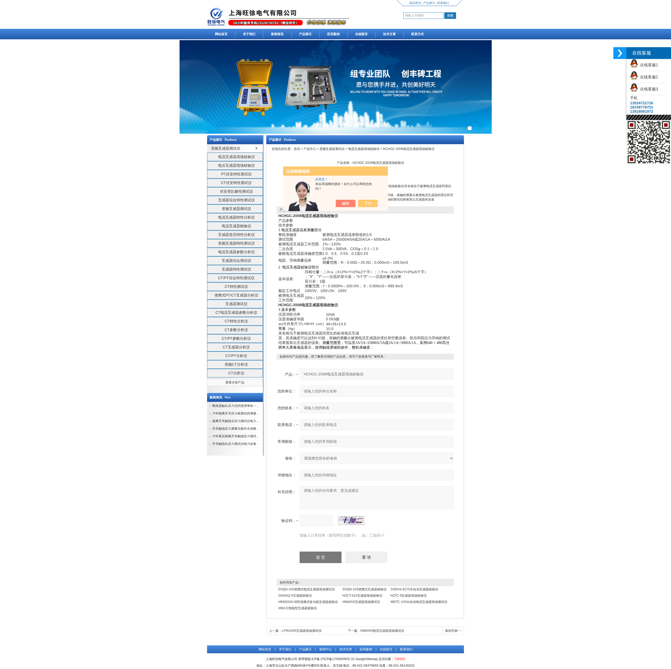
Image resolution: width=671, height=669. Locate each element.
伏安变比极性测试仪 (236, 191)
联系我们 (443, 2)
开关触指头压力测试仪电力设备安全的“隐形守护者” (248, 444)
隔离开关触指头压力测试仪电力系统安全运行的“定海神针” (252, 421)
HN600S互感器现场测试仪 (361, 602)
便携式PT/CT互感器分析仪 (236, 295)
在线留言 (361, 34)
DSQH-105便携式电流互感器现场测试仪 (306, 589)
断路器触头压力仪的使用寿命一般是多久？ (242, 406)
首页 (297, 149)
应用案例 (333, 34)
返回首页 (415, 2)
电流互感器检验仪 (236, 226)
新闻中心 (325, 649)
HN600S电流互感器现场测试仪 (382, 631)
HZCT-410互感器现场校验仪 (362, 595)
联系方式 (417, 34)
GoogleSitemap (366, 659)
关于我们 (249, 34)
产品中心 (310, 149)
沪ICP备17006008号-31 (338, 659)
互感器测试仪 (236, 304)
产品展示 (429, 2)
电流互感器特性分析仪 (236, 217)
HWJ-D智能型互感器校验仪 (297, 608)
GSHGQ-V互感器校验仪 (295, 595)
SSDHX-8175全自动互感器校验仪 (414, 589)
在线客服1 (648, 65)
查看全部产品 (234, 382)
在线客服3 (648, 89)
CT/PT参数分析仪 (236, 338)
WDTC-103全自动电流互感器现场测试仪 (419, 602)
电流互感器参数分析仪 (236, 252)
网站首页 (221, 34)
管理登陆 (304, 659)
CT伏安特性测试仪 (236, 183)
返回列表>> (453, 631)
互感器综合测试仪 (236, 260)
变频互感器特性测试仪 (236, 243)
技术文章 (389, 34)
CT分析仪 (236, 373)
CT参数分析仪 (236, 330)
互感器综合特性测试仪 (236, 200)
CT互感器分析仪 (236, 347)
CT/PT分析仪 (236, 356)
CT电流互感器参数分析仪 (236, 312)
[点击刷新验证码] (351, 520)
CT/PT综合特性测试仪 (236, 278)
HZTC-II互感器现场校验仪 (409, 595)
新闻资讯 (277, 34)
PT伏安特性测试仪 (236, 174)
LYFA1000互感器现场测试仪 (302, 631)
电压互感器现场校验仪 (236, 165)
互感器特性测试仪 (236, 269)
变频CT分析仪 (236, 364)
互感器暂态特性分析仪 (236, 235)
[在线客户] (619, 53)
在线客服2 (648, 77)
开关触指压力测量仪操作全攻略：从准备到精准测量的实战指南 (256, 428)
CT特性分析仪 (236, 321)
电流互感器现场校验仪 (236, 157)
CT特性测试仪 (236, 286)
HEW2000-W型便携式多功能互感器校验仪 (308, 602)
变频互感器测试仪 (236, 209)
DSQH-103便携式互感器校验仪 (365, 589)
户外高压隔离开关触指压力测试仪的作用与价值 (245, 436)
